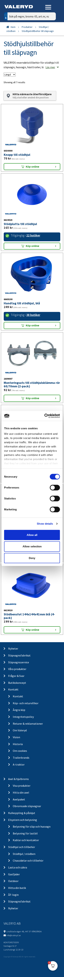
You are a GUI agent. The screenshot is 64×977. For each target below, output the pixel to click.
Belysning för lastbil (25, 833)
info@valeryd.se (13, 935)
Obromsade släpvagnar (27, 806)
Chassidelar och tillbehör (28, 860)
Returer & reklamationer (28, 723)
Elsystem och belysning (22, 820)
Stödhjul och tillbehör (21, 847)
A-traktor (19, 764)
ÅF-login (13, 894)
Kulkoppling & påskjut (21, 813)
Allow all (32, 534)
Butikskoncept (17, 682)
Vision (16, 737)
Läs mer (50, 67)
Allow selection (32, 546)
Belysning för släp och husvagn (31, 826)
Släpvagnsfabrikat (19, 655)
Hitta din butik (17, 888)
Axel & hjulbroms (18, 779)
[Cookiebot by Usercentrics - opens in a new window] (45, 416)
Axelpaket (19, 799)
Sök (51, 31)
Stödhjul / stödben (24, 854)
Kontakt (13, 689)
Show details (45, 523)
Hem (13, 27)
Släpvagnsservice (18, 662)
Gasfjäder (14, 874)
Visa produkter (21, 785)
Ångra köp (19, 710)
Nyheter (13, 648)
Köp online (32, 166)
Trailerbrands (21, 757)
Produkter (27, 27)
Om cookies (20, 750)
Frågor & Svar (16, 676)
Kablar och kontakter (26, 840)
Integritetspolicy (23, 716)
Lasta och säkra (17, 867)
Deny (32, 558)
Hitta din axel (21, 792)
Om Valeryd (20, 730)
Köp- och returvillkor (25, 703)
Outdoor (13, 881)
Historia (18, 744)
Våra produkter (17, 669)
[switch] (55, 487)
